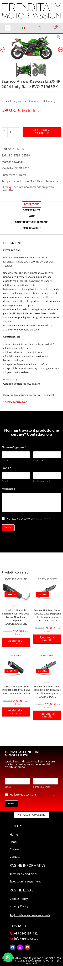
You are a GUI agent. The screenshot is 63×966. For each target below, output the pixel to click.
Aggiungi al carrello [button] (15, 642)
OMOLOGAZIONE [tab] (31, 228)
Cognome (38, 460)
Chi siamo (16, 849)
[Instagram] (20, 947)
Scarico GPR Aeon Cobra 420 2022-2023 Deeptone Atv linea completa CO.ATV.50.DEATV (47, 615)
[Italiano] (23, 28)
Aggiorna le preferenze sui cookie (30, 915)
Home (14, 834)
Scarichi (16, 606)
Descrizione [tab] (31, 204)
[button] (7, 28)
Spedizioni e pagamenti (26, 881)
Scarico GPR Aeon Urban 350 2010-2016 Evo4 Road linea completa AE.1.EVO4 (16, 690)
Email (5, 481)
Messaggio (8, 488)
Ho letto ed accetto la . (28, 518)
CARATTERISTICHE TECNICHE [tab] (31, 222)
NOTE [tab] (31, 216)
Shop (13, 842)
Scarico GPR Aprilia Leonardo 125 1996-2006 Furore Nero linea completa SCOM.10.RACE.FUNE (15, 617)
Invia (8, 527)
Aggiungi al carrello (42, 132)
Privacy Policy (41, 518)
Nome (5, 460)
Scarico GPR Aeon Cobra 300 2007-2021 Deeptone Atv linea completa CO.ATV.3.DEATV (47, 691)
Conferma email (41, 481)
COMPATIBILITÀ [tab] (31, 210)
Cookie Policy (19, 899)
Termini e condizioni (23, 874)
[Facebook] (13, 947)
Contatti (15, 857)
